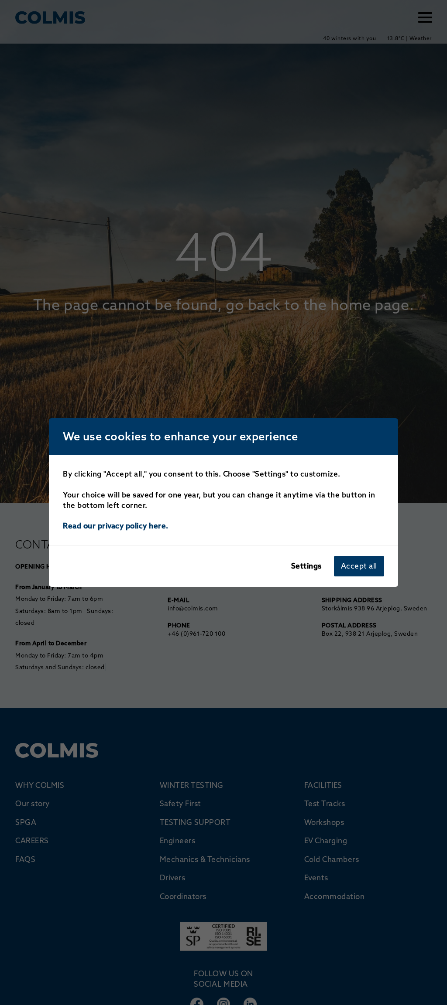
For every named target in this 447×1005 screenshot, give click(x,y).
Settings (306, 565)
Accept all (359, 565)
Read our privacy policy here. (115, 525)
